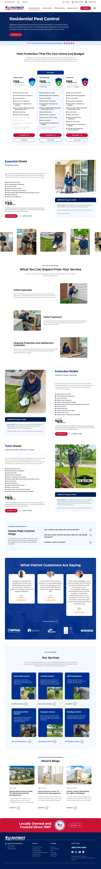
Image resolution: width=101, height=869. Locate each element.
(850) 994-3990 (27, 216)
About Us (24, 2)
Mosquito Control (36, 854)
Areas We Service (9, 2)
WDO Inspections (36, 850)
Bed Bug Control (36, 856)
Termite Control (36, 848)
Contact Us (85, 8)
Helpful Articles (54, 854)
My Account (53, 856)
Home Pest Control (37, 847)
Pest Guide (53, 852)
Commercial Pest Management (40, 852)
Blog (18, 2)
